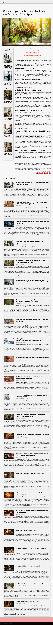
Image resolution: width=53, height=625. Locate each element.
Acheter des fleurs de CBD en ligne (32, 52)
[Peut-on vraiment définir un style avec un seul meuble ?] (8, 95)
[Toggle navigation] (3, 2)
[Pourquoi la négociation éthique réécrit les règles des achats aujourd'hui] (8, 75)
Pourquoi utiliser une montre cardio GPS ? (30, 566)
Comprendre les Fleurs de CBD (33, 50)
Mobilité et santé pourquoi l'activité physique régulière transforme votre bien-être (31, 300)
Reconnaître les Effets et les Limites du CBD (32, 57)
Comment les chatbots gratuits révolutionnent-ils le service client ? (8, 156)
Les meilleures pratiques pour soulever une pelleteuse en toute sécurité (30, 415)
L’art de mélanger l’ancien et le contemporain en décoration (8, 120)
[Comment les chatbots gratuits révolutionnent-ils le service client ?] (8, 147)
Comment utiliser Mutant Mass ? (27, 530)
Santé (7, 5)
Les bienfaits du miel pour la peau (27, 602)
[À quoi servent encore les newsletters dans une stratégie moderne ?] (8, 129)
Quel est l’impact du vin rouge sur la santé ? (31, 548)
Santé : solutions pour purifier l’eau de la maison (32, 584)
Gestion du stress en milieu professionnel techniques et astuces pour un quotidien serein (32, 281)
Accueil (3, 5)
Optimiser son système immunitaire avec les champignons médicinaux (31, 261)
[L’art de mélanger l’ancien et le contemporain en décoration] (8, 112)
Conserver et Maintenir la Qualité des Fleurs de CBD (33, 55)
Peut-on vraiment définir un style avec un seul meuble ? (8, 103)
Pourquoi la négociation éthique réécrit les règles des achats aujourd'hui (7, 85)
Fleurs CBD (40, 84)
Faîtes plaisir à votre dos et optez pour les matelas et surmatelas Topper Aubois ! (30, 339)
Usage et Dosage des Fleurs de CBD (33, 53)
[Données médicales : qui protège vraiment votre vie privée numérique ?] (8, 57)
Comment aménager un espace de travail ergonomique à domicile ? (30, 242)
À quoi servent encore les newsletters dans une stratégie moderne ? (8, 138)
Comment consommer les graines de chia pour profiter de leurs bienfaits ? (32, 454)
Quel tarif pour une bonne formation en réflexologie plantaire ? (29, 377)
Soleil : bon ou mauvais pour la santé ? (29, 493)
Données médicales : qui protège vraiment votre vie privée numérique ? (8, 66)
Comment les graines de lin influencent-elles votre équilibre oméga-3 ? (31, 203)
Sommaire (33, 49)
